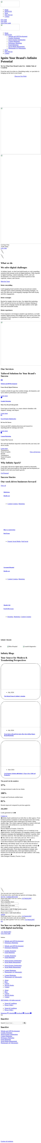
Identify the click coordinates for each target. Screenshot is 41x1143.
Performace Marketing (15, 43)
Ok (2, 921)
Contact (7, 16)
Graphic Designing (14, 38)
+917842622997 (27, 898)
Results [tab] (3, 453)
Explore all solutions (7, 1141)
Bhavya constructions (9, 529)
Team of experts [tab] (5, 452)
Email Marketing (13, 45)
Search (3, 1023)
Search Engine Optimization (16, 40)
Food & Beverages (9, 608)
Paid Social (24, 541)
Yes (2, 897)
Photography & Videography (17, 48)
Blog (6, 982)
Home (6, 10)
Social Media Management (16, 46)
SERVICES (8, 11)
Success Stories (9, 985)
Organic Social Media (14, 541)
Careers (7, 983)
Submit (3, 914)
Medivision (7, 492)
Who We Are (8, 15)
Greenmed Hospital (9, 567)
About (6, 980)
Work (6, 13)
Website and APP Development (17, 36)
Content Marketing (14, 41)
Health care (7, 495)
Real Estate (7, 533)
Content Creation (12, 504)
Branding (10, 617)
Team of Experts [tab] (6, 457)
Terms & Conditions (11, 1003)
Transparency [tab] (5, 450)
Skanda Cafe (7, 605)
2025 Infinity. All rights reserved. (11, 1000)
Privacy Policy (9, 1005)
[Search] (24, 1023)
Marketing (21, 504)
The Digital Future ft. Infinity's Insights (14, 696)
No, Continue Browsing (10, 897)
